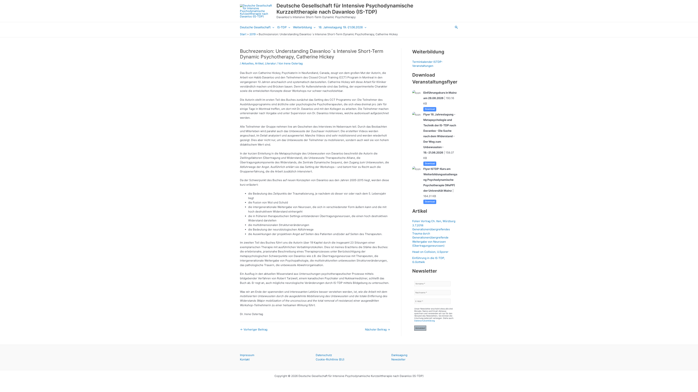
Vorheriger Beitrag (253, 329)
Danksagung (399, 355)
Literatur (270, 63)
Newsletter (398, 359)
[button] (272, 27)
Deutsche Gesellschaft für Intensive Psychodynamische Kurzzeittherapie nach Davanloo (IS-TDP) (344, 9)
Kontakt (245, 359)
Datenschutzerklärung (424, 320)
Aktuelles (248, 63)
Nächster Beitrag (377, 329)
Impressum (247, 355)
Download (430, 109)
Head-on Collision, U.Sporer (430, 252)
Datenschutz (324, 355)
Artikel (259, 63)
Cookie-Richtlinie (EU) (330, 359)
